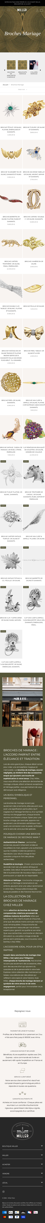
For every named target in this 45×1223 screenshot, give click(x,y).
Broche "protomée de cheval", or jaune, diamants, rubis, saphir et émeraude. (34, 495)
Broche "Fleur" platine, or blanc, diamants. (11, 493)
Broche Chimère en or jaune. (34, 263)
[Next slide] (40, 70)
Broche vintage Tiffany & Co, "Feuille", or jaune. (11, 579)
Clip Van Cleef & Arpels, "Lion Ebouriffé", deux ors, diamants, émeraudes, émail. (34, 621)
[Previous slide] (4, 70)
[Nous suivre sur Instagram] (3, 1191)
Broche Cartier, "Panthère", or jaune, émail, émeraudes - (11, 264)
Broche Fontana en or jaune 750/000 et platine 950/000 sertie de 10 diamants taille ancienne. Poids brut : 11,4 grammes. (11, 355)
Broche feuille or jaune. (33, 306)
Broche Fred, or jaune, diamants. (11, 401)
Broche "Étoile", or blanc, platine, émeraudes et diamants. (11, 129)
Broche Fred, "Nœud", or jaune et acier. (34, 352)
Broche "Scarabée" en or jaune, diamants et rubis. (11, 173)
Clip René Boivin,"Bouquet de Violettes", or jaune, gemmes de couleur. (34, 450)
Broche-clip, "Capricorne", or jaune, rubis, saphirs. (11, 619)
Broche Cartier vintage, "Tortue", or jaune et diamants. (11, 538)
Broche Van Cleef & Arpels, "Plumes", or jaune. (34, 537)
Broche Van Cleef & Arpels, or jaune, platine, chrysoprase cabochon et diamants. (34, 403)
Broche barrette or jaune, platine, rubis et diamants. (11, 219)
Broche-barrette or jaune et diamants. (33, 579)
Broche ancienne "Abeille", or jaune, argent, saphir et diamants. (34, 174)
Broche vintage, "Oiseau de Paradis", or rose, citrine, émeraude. (11, 450)
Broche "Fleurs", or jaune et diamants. (34, 128)
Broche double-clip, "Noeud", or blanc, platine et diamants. (11, 308)
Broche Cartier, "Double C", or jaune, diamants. (34, 218)
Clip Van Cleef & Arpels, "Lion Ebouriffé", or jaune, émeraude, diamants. (11, 664)
